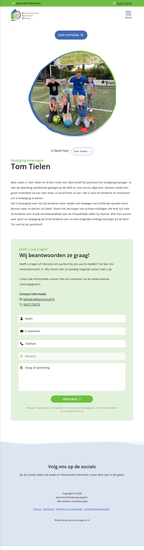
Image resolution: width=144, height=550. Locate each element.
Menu (128, 17)
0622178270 (124, 3)
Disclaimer (48, 509)
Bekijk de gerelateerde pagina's (71, 520)
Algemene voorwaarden (69, 509)
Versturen (69, 399)
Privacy (37, 509)
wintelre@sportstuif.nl (39, 299)
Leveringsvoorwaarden (97, 509)
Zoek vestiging (68, 35)
